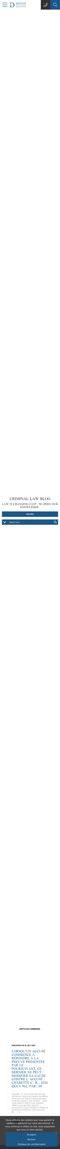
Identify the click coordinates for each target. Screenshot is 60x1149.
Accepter (31, 1134)
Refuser (32, 1139)
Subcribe (30, 514)
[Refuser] (56, 1132)
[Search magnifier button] (55, 522)
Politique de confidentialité (32, 1144)
